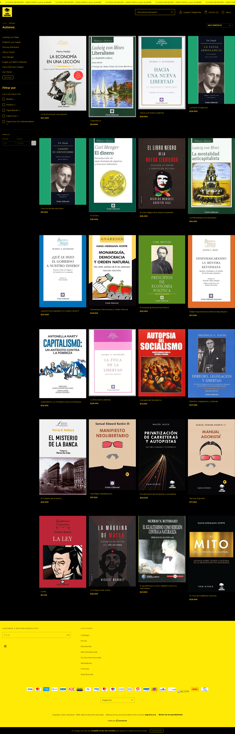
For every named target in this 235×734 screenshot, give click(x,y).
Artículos (85, 669)
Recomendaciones (89, 652)
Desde (5, 139)
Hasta (20, 139)
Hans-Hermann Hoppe (12, 67)
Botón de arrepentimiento (171, 715)
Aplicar (33, 143)
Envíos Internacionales (91, 657)
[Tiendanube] (118, 721)
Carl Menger (8, 57)
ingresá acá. (150, 715)
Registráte (196, 12)
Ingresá (186, 12)
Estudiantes (86, 646)
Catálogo (85, 635)
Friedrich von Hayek (11, 42)
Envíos (84, 641)
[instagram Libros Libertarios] (5, 646)
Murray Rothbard (10, 47)
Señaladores (86, 663)
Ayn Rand (7, 72)
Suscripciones (87, 674)
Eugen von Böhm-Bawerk (14, 62)
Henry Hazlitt (8, 52)
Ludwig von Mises (10, 37)
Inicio (4, 23)
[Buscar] (172, 12)
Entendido (157, 730)
